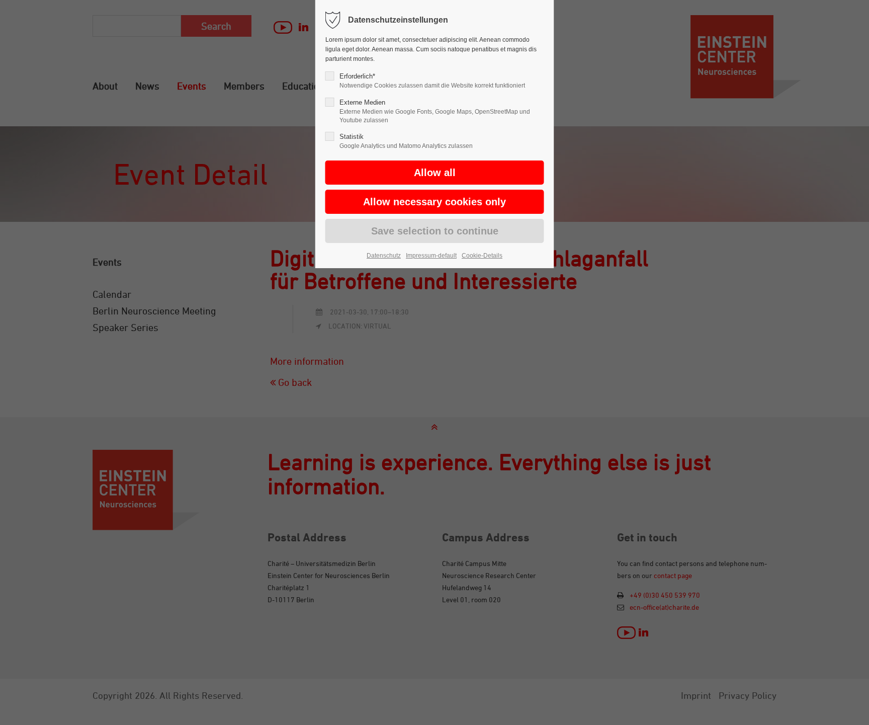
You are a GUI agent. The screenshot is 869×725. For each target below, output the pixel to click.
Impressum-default (431, 255)
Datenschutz (384, 255)
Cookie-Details (482, 255)
